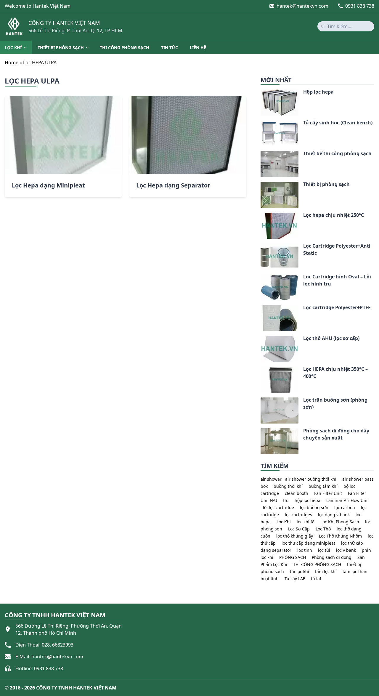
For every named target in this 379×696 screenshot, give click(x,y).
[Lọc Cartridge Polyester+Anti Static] (260, 247)
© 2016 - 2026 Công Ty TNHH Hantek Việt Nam (60, 687)
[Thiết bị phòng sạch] (260, 185)
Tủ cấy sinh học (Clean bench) (337, 122)
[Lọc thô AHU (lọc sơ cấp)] (260, 339)
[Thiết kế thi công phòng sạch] (260, 155)
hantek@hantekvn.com (302, 6)
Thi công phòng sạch (124, 47)
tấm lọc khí (326, 571)
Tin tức (169, 47)
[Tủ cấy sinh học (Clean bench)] (260, 124)
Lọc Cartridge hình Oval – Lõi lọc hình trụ (337, 280)
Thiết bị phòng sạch (61, 47)
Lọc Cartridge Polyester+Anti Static (336, 249)
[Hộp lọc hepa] (260, 93)
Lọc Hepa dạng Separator (173, 185)
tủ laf (316, 578)
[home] (14, 26)
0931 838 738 (359, 6)
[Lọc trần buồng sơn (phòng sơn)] (260, 401)
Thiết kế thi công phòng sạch (337, 153)
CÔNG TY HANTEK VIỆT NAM (64, 22)
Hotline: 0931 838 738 (39, 668)
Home (11, 62)
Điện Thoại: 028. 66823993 (44, 645)
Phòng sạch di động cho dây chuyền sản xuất (336, 434)
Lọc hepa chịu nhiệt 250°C (333, 215)
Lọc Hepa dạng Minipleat (48, 185)
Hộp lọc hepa (318, 92)
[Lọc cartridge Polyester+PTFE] (260, 309)
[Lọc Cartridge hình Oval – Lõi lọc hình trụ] (260, 278)
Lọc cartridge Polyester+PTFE (337, 307)
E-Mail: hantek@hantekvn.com (49, 656)
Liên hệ (198, 47)
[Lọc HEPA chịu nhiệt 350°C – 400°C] (260, 370)
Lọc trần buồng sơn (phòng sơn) (335, 403)
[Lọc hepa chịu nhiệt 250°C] (260, 216)
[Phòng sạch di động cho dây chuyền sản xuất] (260, 432)
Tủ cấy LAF (295, 578)
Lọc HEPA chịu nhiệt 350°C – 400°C (335, 372)
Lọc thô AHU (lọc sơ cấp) (331, 338)
